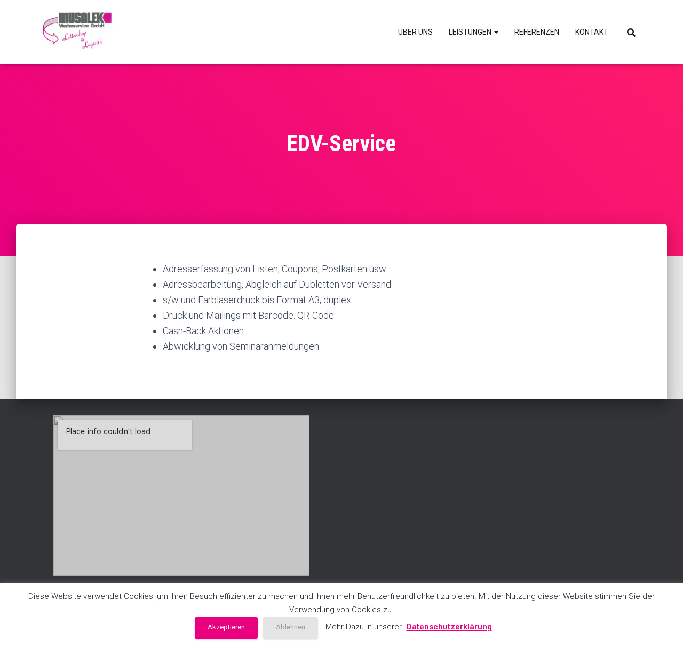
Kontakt (591, 32)
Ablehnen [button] (290, 627)
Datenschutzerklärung (449, 627)
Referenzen (536, 32)
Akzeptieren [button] (226, 627)
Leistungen (471, 32)
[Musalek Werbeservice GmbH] (77, 32)
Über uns (415, 32)
